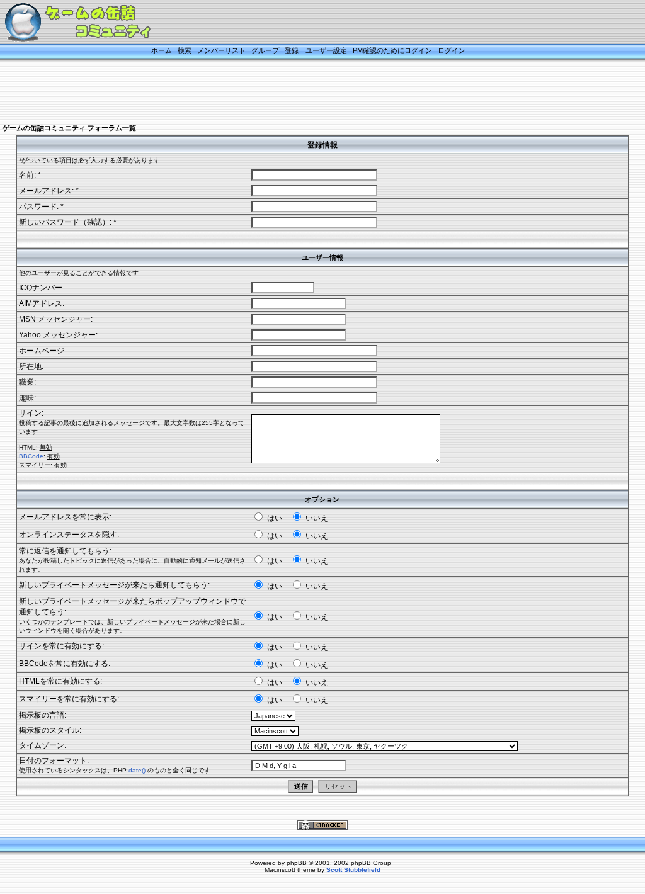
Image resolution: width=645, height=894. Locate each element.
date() (137, 770)
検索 (184, 50)
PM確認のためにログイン (392, 50)
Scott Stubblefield (353, 869)
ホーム (161, 50)
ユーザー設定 (326, 50)
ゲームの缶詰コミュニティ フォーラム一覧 (69, 128)
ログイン (451, 50)
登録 (292, 50)
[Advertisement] (306, 92)
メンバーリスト (221, 50)
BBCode (31, 456)
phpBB (297, 862)
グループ (265, 50)
